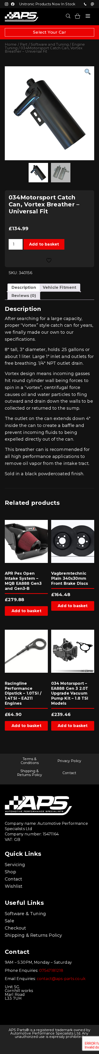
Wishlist (13, 886)
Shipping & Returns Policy (29, 773)
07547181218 (85, 4)
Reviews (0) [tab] (24, 295)
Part (24, 44)
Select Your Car (49, 32)
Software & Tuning (25, 913)
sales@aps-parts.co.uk (92, 4)
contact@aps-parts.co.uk (61, 978)
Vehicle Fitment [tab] (59, 287)
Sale (9, 921)
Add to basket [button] (26, 611)
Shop (10, 872)
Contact (69, 773)
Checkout (15, 928)
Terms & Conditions (30, 761)
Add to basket (44, 244)
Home (11, 44)
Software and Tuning (50, 44)
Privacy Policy (69, 761)
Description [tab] (24, 287)
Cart (77, 16)
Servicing (15, 864)
